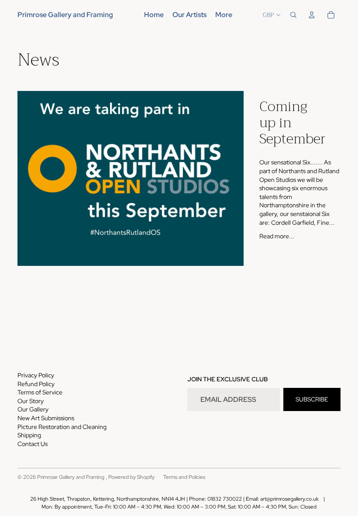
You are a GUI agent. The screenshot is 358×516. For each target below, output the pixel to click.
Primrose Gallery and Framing (71, 477)
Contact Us (32, 444)
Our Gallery (32, 409)
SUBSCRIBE (312, 399)
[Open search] (293, 14)
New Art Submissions (45, 418)
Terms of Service (39, 392)
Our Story (30, 401)
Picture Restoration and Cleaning (62, 427)
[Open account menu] (311, 14)
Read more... (276, 236)
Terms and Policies (184, 477)
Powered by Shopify (131, 477)
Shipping (29, 435)
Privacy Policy (35, 375)
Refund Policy (36, 384)
